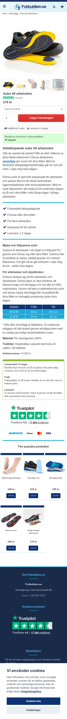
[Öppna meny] (5, 7)
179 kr (33, 541)
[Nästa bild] (60, 47)
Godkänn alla (33, 701)
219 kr (33, 489)
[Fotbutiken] (30, 7)
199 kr (55, 489)
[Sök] (54, 6)
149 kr (11, 489)
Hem (5, 13)
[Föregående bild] (7, 47)
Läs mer (11, 495)
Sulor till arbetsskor (29, 13)
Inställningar (33, 710)
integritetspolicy (31, 691)
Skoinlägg (13, 13)
